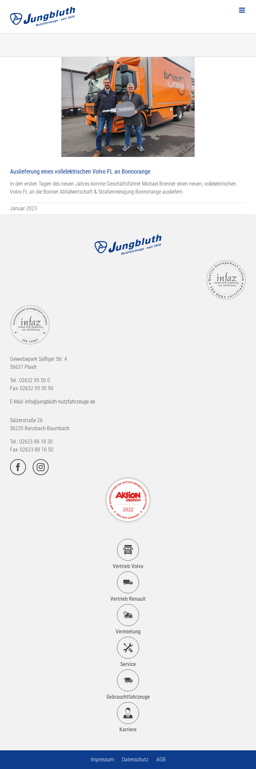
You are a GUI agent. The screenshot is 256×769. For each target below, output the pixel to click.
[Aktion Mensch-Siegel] (128, 477)
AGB (161, 759)
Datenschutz (135, 759)
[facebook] (18, 467)
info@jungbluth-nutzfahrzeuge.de (60, 401)
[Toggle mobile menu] (242, 10)
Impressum (102, 759)
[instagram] (41, 467)
